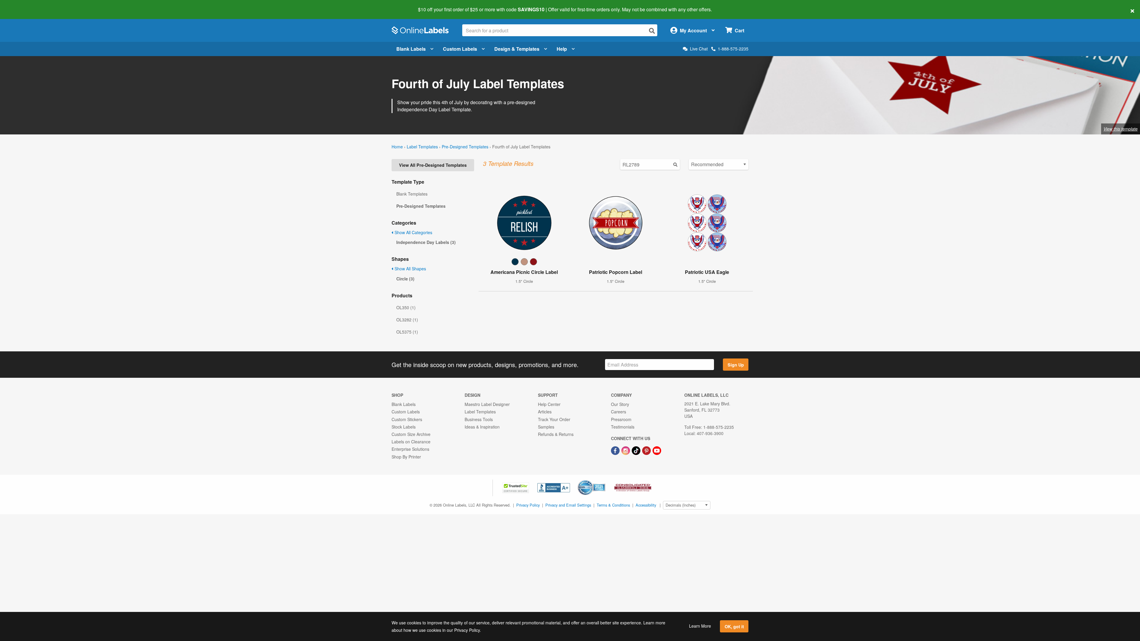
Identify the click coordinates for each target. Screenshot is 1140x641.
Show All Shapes (409, 269)
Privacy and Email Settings (568, 505)
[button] (516, 487)
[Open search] (652, 30)
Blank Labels (411, 48)
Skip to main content (21, 5)
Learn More (700, 626)
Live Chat (699, 49)
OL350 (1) (406, 307)
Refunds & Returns (556, 434)
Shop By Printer (406, 457)
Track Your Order (554, 419)
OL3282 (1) (407, 320)
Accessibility (646, 505)
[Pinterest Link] (647, 450)
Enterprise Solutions (410, 449)
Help (562, 48)
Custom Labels (460, 48)
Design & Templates (516, 48)
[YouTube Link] (657, 450)
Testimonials (622, 427)
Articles (545, 412)
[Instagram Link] (626, 450)
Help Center (549, 404)
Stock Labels (404, 427)
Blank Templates (412, 194)
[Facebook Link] (616, 450)
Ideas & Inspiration (482, 427)
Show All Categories (412, 232)
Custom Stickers (407, 419)
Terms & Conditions (613, 505)
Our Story (620, 404)
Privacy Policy (528, 505)
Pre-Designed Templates (465, 147)
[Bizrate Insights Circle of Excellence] (603, 480)
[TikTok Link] (637, 450)
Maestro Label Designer (487, 404)
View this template (1120, 129)
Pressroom (621, 419)
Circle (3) (405, 279)
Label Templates (422, 147)
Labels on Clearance (411, 442)
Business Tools (479, 419)
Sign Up (736, 365)
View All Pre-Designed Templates (433, 165)
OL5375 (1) (407, 332)
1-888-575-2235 (733, 49)
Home (397, 147)
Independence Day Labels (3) (426, 242)
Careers (618, 412)
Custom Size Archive (411, 434)
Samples (546, 427)
